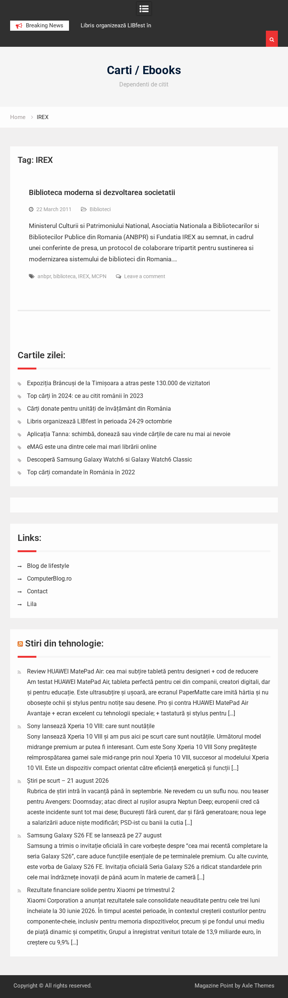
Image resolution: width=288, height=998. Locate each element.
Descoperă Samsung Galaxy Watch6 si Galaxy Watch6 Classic (109, 459)
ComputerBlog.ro (49, 578)
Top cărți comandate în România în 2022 (81, 472)
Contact (37, 591)
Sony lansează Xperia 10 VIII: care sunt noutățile (90, 726)
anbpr (44, 276)
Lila (32, 604)
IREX (83, 276)
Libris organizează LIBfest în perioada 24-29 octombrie (99, 421)
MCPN (99, 276)
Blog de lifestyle (48, 565)
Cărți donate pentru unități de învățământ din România (99, 408)
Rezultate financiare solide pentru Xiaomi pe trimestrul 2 (101, 890)
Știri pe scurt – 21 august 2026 (68, 780)
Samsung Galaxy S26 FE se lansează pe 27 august (94, 835)
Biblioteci (100, 209)
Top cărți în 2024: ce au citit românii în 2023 (85, 395)
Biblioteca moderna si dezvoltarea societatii (102, 192)
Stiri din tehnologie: (64, 643)
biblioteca (64, 276)
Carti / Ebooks (144, 70)
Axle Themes (258, 985)
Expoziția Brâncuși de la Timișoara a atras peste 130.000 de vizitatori (118, 383)
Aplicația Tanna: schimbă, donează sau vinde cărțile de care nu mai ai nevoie (128, 434)
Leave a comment (144, 276)
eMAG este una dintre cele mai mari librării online (91, 446)
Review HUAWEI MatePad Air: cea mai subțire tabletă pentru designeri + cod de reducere (142, 671)
